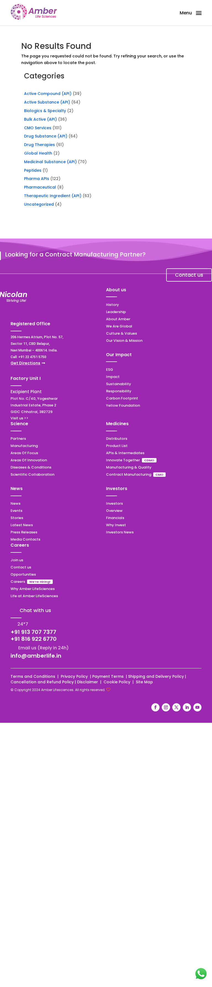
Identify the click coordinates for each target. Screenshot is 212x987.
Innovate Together (123, 460)
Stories (16, 517)
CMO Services (37, 128)
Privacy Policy (75, 676)
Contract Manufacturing (129, 474)
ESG (109, 369)
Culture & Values (121, 333)
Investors (114, 503)
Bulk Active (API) (40, 119)
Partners (18, 438)
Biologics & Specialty (45, 110)
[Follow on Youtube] (197, 707)
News (15, 503)
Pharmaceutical (40, 187)
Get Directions (25, 363)
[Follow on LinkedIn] (187, 707)
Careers (17, 581)
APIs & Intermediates (125, 453)
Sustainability (118, 384)
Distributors (116, 438)
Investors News (120, 532)
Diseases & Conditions (30, 467)
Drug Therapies (39, 144)
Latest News (21, 525)
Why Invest (116, 525)
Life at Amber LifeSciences (34, 596)
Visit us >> (19, 418)
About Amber (118, 319)
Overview (114, 510)
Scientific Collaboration (32, 474)
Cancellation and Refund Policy (42, 682)
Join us (16, 560)
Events (16, 510)
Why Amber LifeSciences (32, 588)
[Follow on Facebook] (155, 707)
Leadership (116, 311)
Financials (115, 517)
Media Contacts (25, 539)
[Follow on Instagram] (166, 707)
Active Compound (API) (47, 93)
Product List (117, 445)
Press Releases (23, 532)
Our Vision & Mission (124, 340)
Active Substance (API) (47, 102)
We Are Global (119, 326)
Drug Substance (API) (45, 136)
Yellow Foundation (123, 405)
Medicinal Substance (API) (50, 162)
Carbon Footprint (122, 398)
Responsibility (118, 391)
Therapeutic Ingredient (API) (52, 196)
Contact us (189, 274)
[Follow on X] (176, 707)
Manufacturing (24, 445)
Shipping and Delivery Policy (156, 676)
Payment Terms (108, 676)
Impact (113, 376)
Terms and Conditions (32, 676)
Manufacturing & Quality (129, 467)
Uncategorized (39, 204)
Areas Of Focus (24, 453)
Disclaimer (88, 682)
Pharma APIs (36, 178)
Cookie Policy (117, 682)
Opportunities (23, 574)
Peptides (32, 170)
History (112, 304)
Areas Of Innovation (28, 460)
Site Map (144, 682)
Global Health (38, 153)
